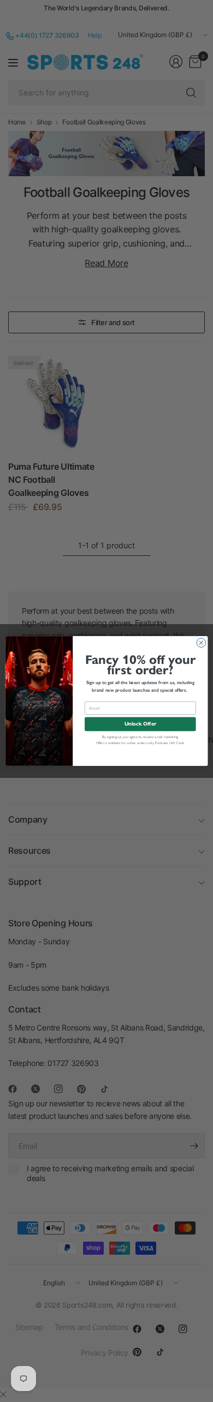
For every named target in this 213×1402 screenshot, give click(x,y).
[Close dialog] (201, 643)
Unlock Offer (140, 724)
